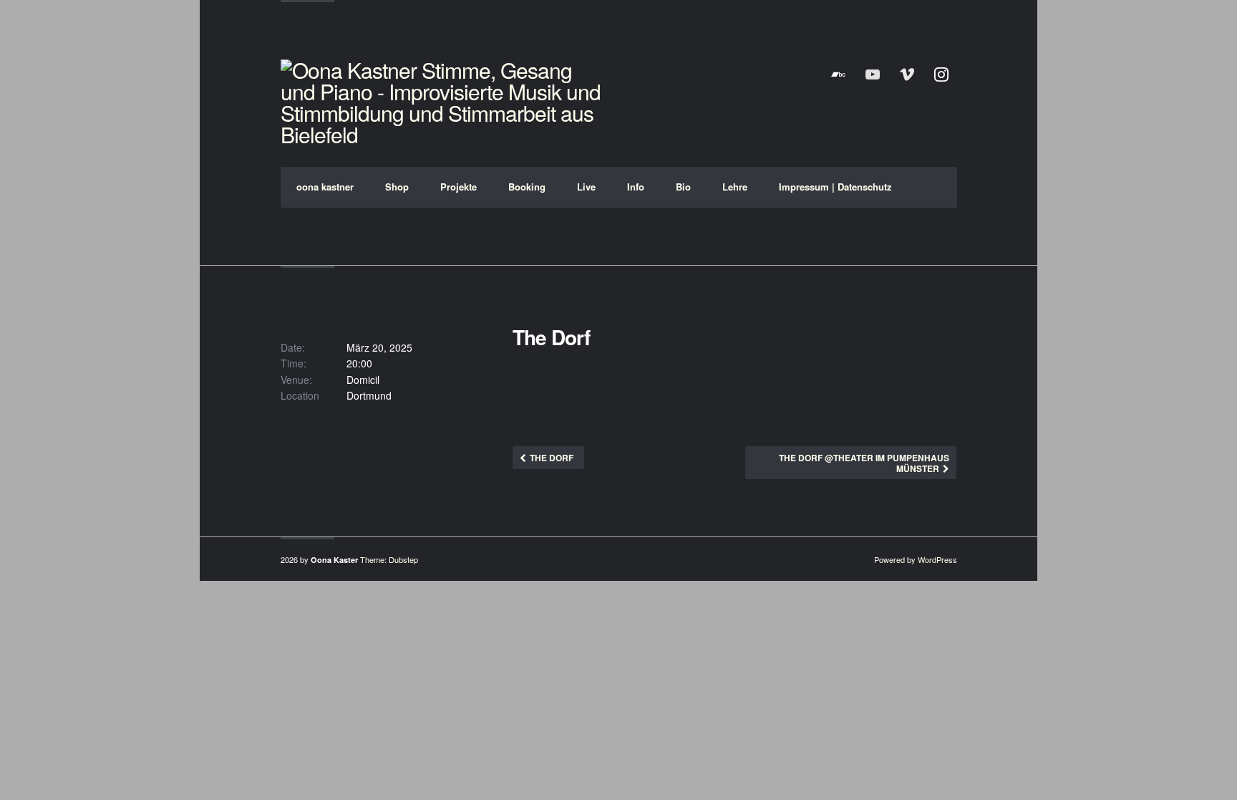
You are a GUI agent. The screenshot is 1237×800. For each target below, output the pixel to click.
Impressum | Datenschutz (835, 186)
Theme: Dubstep (389, 559)
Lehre (734, 186)
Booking (526, 186)
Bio (683, 186)
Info (635, 186)
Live (586, 186)
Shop (397, 186)
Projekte (458, 186)
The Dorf (551, 457)
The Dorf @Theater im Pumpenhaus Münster (864, 462)
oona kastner (325, 186)
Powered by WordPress (915, 559)
